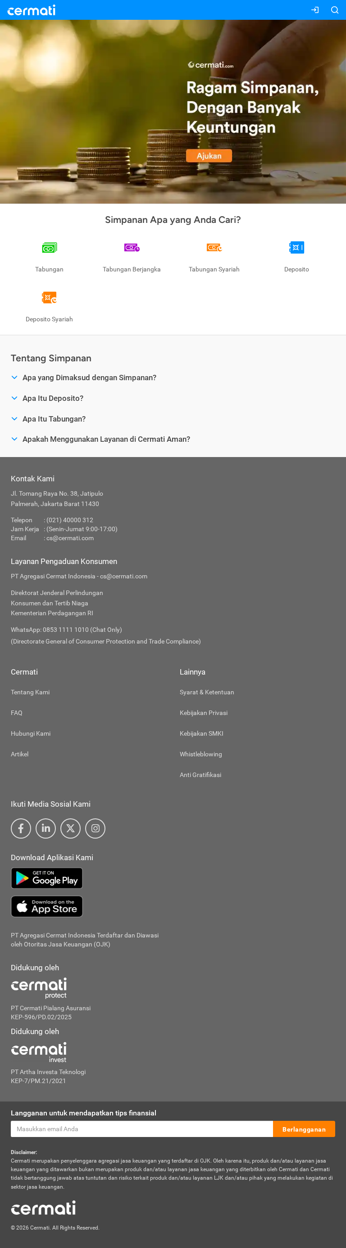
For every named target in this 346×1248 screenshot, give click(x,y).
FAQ (17, 712)
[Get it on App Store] (173, 906)
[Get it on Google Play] (173, 878)
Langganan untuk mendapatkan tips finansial (83, 1113)
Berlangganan (304, 1129)
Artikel (19, 754)
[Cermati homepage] (43, 1207)
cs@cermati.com (70, 538)
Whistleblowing (201, 754)
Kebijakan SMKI (201, 733)
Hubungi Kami (30, 733)
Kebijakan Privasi (204, 712)
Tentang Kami (30, 692)
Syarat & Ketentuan (207, 692)
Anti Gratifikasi (200, 774)
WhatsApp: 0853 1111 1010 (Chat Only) (66, 629)
